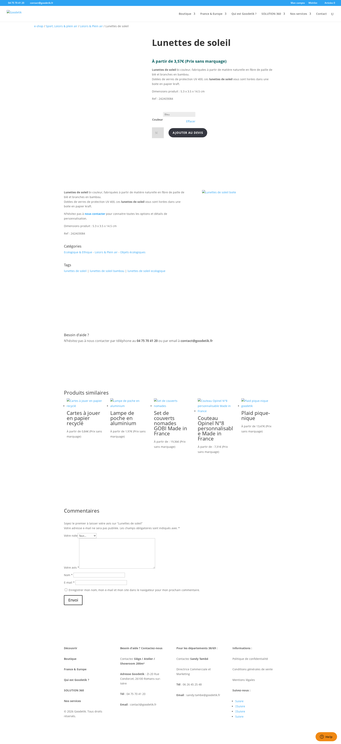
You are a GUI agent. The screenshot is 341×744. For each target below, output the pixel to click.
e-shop (38, 26)
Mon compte (298, 3)
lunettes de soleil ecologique (146, 271)
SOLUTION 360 (271, 14)
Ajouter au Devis (188, 133)
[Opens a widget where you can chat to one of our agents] (326, 737)
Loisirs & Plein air (91, 26)
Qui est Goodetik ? (243, 14)
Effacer (190, 121)
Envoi (73, 600)
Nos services (298, 14)
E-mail (69, 582)
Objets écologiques (132, 252)
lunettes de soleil (75, 271)
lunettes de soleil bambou (107, 271)
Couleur (157, 119)
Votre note (71, 535)
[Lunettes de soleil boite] (219, 192)
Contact (321, 14)
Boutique (185, 14)
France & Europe (211, 14)
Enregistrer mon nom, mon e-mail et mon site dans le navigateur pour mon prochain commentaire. (134, 590)
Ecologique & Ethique (78, 252)
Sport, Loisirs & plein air (61, 26)
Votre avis (71, 567)
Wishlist (312, 3)
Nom (68, 575)
